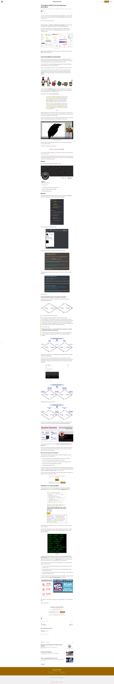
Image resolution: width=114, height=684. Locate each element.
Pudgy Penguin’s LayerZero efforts (58, 15)
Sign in (111, 1)
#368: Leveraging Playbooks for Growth (49, 658)
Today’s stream (44, 112)
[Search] (101, 1)
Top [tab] (41, 642)
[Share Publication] (103, 1)
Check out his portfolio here (46, 51)
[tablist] (44, 631)
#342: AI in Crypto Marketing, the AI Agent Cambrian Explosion (51, 645)
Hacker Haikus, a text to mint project (61, 487)
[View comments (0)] (45, 13)
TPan (43, 10)
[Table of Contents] (1, 342)
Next (70, 624)
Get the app (61, 679)
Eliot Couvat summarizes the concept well (61, 423)
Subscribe (106, 1)
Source (57, 110)
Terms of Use (61, 614)
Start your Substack (55, 679)
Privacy (55, 677)
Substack (52, 682)
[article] (57, 647)
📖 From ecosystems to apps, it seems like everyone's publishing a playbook (52, 659)
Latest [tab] (44, 642)
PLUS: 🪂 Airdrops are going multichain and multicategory (50, 653)
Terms (58, 677)
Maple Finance (58, 29)
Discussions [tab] (47, 642)
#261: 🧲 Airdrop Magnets (46, 651)
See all (43, 664)
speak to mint (64, 489)
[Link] (39, 57)
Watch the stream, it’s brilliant (57, 139)
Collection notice (61, 677)
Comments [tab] (42, 631)
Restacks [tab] (46, 631)
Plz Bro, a (59, 489)
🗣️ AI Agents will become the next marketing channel (49, 647)
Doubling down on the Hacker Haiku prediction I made (51, 556)
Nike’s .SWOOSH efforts (54, 93)
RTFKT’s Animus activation (55, 64)
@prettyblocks (44, 489)
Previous (44, 624)
